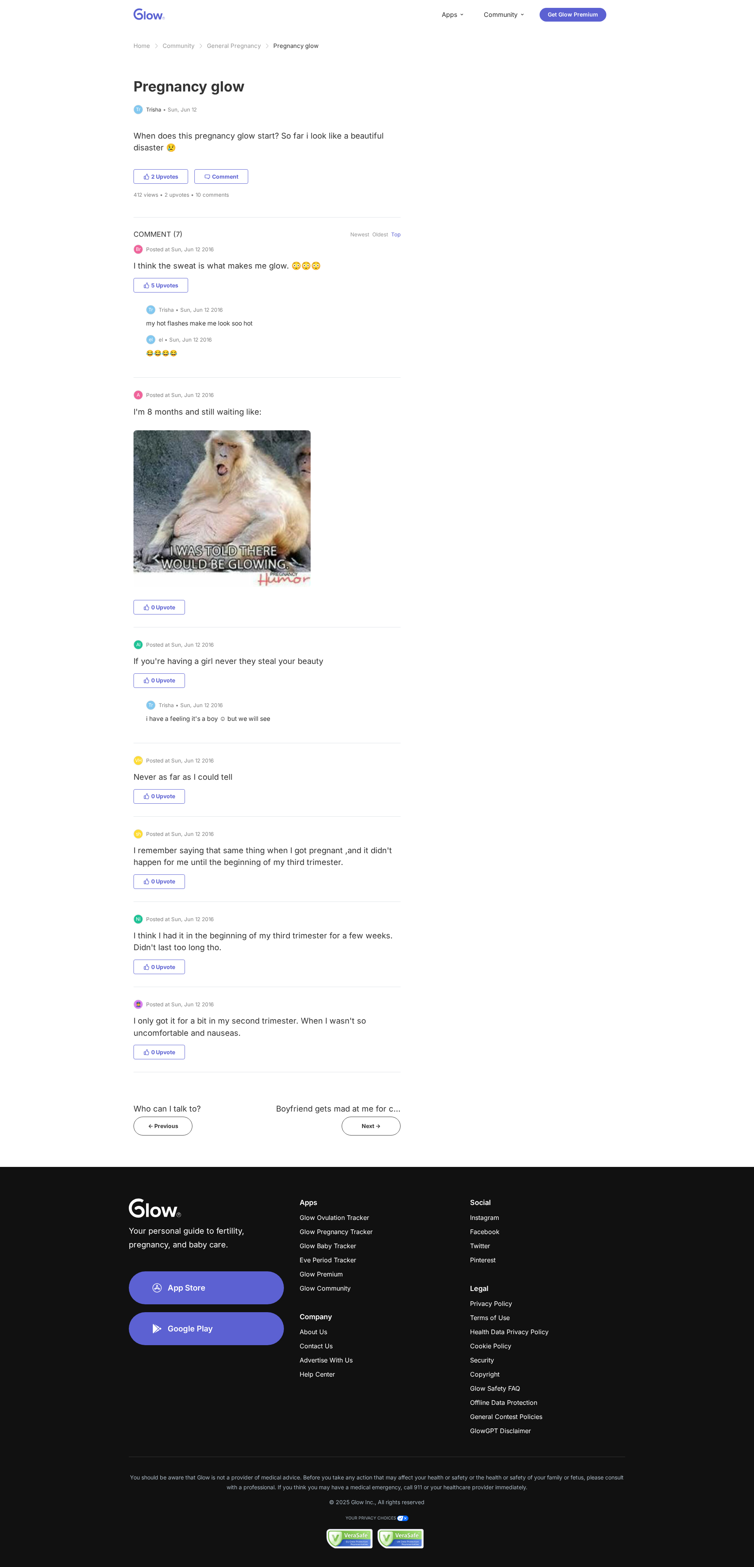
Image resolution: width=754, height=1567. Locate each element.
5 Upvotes (164, 285)
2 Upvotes (164, 176)
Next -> (371, 1126)
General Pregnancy (234, 45)
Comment (225, 176)
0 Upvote (163, 607)
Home (142, 45)
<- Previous (163, 1126)
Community (178, 45)
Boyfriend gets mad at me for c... (338, 1109)
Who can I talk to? (167, 1109)
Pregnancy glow (295, 45)
